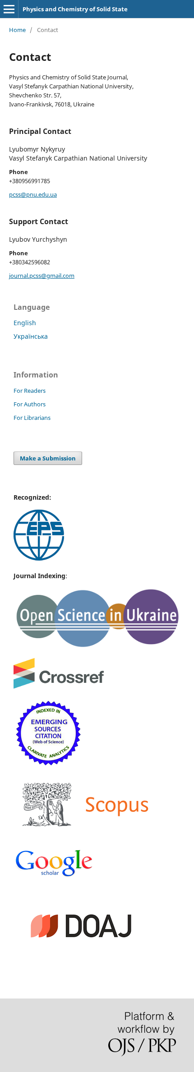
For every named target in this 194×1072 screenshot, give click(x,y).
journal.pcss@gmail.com (41, 275)
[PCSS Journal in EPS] (39, 558)
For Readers (30, 390)
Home (17, 30)
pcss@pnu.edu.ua (33, 194)
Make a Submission (48, 458)
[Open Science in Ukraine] (97, 645)
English (25, 322)
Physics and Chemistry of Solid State (75, 9)
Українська (31, 336)
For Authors (30, 404)
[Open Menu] (9, 9)
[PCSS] (54, 875)
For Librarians (32, 418)
